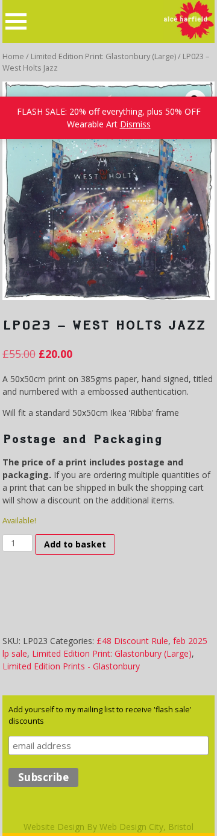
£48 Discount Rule (132, 640)
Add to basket (75, 544)
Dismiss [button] (135, 124)
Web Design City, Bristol (146, 826)
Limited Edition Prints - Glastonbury (71, 666)
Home (13, 56)
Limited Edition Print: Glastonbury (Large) (103, 56)
